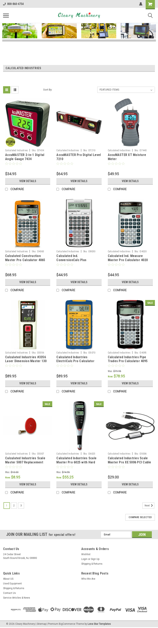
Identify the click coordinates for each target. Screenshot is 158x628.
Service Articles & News (16, 597)
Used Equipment (12, 583)
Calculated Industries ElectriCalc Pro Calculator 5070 (75, 361)
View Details (27, 181)
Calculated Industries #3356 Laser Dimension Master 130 (26, 359)
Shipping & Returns (91, 563)
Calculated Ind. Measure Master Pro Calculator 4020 (128, 258)
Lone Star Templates (99, 623)
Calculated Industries (16, 150)
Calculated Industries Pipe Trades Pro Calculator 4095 (128, 359)
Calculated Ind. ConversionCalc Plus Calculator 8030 (71, 260)
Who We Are (88, 578)
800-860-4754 (15, 4)
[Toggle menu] (6, 15)
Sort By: (47, 89)
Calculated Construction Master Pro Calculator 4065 (25, 258)
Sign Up (95, 559)
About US (8, 578)
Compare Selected (140, 517)
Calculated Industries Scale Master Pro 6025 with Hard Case (76, 462)
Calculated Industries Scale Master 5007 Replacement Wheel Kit (25, 462)
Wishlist (86, 554)
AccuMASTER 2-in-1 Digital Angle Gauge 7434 (24, 157)
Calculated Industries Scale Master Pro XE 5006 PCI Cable (129, 460)
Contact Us (9, 593)
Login (84, 559)
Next (147, 505)
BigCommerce (67, 623)
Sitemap (41, 623)
